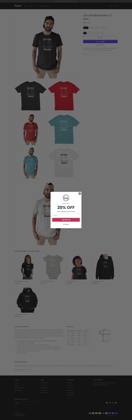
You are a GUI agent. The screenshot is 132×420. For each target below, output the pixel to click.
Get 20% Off (66, 220)
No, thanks (66, 224)
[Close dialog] (80, 193)
